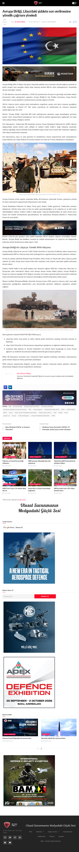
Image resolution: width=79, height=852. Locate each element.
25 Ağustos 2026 (8, 741)
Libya (10, 412)
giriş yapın (22, 500)
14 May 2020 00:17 (34, 22)
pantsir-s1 (6, 416)
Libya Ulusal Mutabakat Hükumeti (25, 412)
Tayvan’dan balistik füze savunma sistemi (53, 738)
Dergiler (61, 836)
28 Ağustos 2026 (46, 741)
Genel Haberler (51, 22)
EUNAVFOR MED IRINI (52, 409)
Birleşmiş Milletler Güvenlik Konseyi (15, 409)
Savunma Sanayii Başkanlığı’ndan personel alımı (16, 738)
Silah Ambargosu (23, 416)
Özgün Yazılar (52, 832)
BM (30, 409)
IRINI (5, 412)
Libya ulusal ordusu (45, 412)
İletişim (51, 836)
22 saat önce (7, 465)
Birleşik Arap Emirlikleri (31, 406)
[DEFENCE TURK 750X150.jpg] (39, 227)
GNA (63, 409)
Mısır (66, 412)
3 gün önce (32, 493)
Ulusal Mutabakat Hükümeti (40, 416)
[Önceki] (37, 748)
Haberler (46, 734)
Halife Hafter (71, 409)
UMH (53, 416)
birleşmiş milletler (47, 406)
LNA (55, 412)
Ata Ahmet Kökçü (20, 22)
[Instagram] (5, 387)
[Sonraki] (41, 748)
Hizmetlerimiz (67, 832)
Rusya (14, 416)
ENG (30, 832)
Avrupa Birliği (17, 406)
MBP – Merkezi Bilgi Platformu (51, 841)
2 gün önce (32, 465)
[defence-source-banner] (39, 397)
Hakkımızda (41, 836)
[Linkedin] (10, 387)
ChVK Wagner (37, 409)
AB (10, 406)
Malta (60, 412)
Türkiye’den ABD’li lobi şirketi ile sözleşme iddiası (64, 462)
